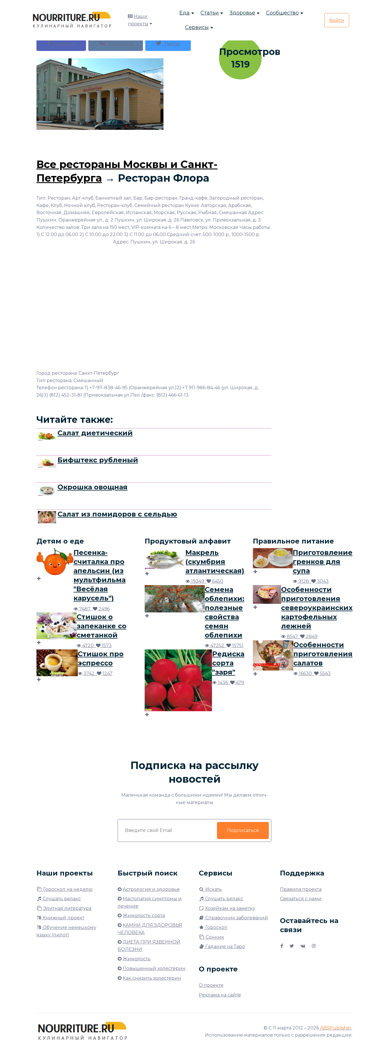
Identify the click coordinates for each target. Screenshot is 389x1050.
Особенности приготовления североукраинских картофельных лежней (317, 607)
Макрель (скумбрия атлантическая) (214, 561)
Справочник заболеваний (236, 917)
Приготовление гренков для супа (323, 561)
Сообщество (282, 13)
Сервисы (197, 27)
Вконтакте (119, 43)
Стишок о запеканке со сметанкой (101, 626)
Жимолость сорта (144, 915)
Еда (184, 13)
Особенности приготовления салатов (323, 654)
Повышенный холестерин (154, 968)
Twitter (171, 43)
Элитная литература (66, 908)
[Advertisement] (154, 142)
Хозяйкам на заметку (229, 908)
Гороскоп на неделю (67, 889)
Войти (336, 20)
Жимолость (137, 958)
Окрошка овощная (93, 487)
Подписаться (243, 830)
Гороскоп (216, 927)
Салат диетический (95, 433)
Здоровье (242, 13)
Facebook (63, 43)
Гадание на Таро (224, 946)
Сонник (214, 937)
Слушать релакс (61, 898)
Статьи (209, 13)
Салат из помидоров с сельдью (117, 514)
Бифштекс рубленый (98, 460)
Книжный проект (63, 917)
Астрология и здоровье (151, 889)
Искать (213, 889)
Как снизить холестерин (152, 978)
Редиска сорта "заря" (228, 663)
